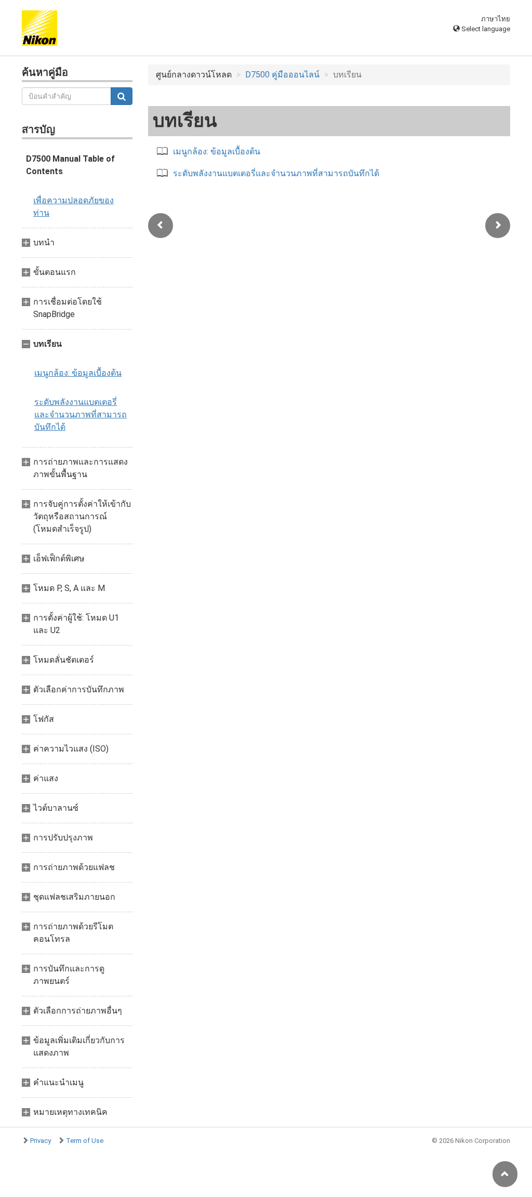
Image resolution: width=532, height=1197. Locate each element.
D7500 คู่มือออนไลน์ (282, 75)
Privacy (40, 1141)
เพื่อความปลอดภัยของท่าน (73, 206)
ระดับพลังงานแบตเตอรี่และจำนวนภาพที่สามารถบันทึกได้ (80, 414)
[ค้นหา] (121, 96)
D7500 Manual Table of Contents (70, 165)
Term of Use (84, 1141)
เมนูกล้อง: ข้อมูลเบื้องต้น (78, 373)
